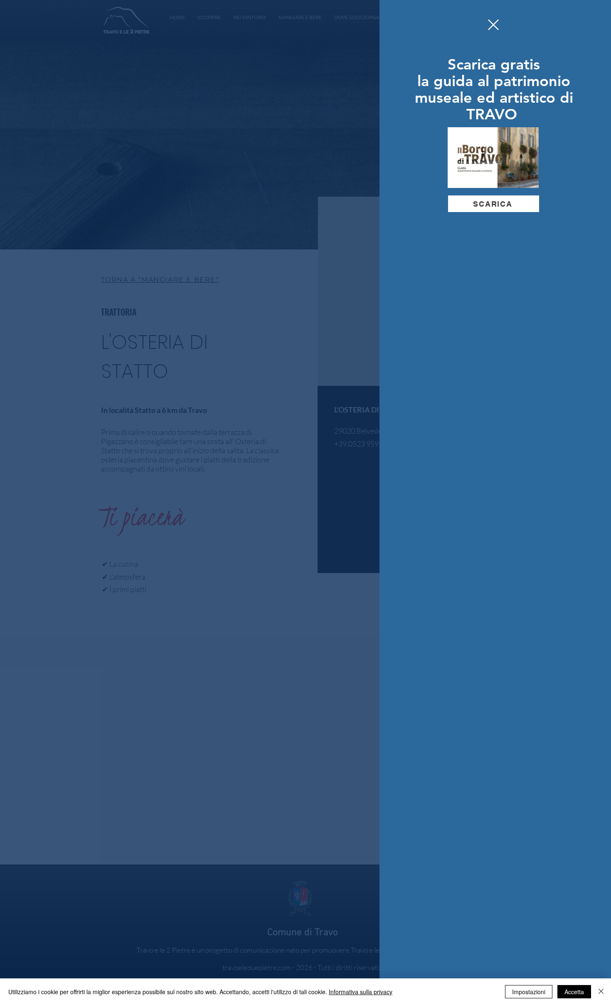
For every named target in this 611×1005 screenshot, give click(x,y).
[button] (493, 24)
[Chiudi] (601, 991)
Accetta (574, 992)
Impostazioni (528, 992)
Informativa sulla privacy (360, 992)
